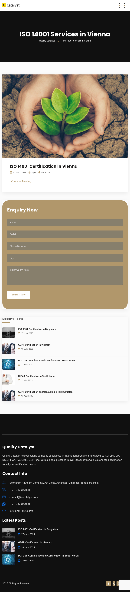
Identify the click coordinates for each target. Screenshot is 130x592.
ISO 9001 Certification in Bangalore (37, 329)
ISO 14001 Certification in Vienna (44, 166)
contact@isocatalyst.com (24, 497)
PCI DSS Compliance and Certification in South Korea (46, 360)
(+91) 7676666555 (20, 489)
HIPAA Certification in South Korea (36, 376)
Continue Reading (21, 181)
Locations (45, 172)
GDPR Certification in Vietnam (34, 344)
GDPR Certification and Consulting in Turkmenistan (45, 391)
